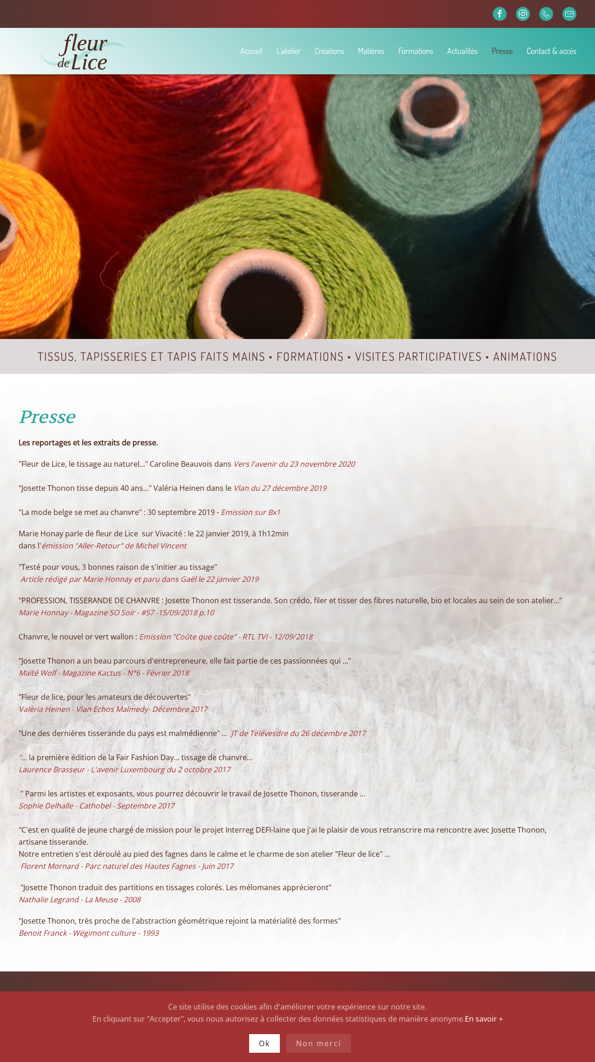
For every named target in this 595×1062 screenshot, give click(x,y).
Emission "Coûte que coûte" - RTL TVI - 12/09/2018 (225, 637)
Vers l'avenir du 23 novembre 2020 (294, 464)
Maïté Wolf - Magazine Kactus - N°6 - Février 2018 (104, 673)
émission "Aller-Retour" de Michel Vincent (113, 546)
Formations (415, 51)
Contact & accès (551, 51)
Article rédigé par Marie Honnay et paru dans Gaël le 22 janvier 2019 (139, 579)
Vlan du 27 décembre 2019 (279, 488)
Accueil (251, 51)
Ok (264, 1043)
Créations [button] (329, 51)
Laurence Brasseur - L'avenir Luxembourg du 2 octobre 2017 (124, 769)
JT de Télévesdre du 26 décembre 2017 (298, 733)
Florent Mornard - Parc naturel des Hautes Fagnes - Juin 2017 (126, 866)
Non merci (318, 1043)
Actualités (462, 51)
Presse (502, 51)
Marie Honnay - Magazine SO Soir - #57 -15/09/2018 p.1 (114, 612)
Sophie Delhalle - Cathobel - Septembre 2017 (96, 806)
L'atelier (289, 51)
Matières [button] (371, 51)
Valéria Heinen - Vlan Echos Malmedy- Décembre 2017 (113, 709)
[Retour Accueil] (116, 51)
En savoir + (484, 1019)
